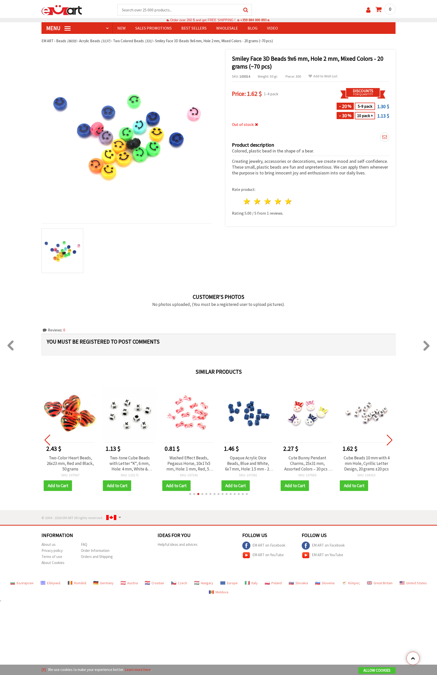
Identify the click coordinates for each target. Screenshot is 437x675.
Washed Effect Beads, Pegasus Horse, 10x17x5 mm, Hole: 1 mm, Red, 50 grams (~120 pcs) (188, 463)
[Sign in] (368, 10)
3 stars (268, 201)
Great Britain (383, 583)
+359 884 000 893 (253, 20)
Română (80, 583)
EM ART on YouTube (268, 554)
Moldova (221, 592)
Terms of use (51, 556)
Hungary (207, 583)
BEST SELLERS (194, 28)
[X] (43, 669)
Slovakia (301, 583)
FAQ (84, 544)
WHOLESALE (227, 28)
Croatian (157, 583)
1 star (247, 201)
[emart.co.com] (61, 9)
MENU (53, 28)
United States (416, 583)
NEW (121, 28)
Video (272, 28)
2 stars (257, 201)
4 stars (278, 201)
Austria (132, 583)
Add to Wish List (325, 76)
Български (25, 583)
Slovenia (328, 583)
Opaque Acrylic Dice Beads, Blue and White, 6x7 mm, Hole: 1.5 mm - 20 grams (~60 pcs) (248, 463)
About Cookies (52, 562)
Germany (107, 583)
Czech (182, 583)
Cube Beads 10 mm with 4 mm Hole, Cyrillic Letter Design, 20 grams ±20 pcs (366, 463)
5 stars (288, 201)
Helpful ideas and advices (178, 544)
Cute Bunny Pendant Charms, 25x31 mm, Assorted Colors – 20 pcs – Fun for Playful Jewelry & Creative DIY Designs (307, 463)
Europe (232, 583)
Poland (276, 583)
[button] (190, 494)
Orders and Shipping (97, 556)
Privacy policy (52, 550)
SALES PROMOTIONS (153, 28)
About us (48, 544)
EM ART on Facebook (268, 545)
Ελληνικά (53, 583)
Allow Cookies (376, 670)
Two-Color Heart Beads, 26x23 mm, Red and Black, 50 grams (70, 463)
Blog (252, 28)
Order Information (95, 550)
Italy (254, 583)
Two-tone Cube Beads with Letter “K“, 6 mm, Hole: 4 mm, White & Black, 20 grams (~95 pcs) (129, 463)
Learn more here (138, 669)
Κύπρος (354, 583)
